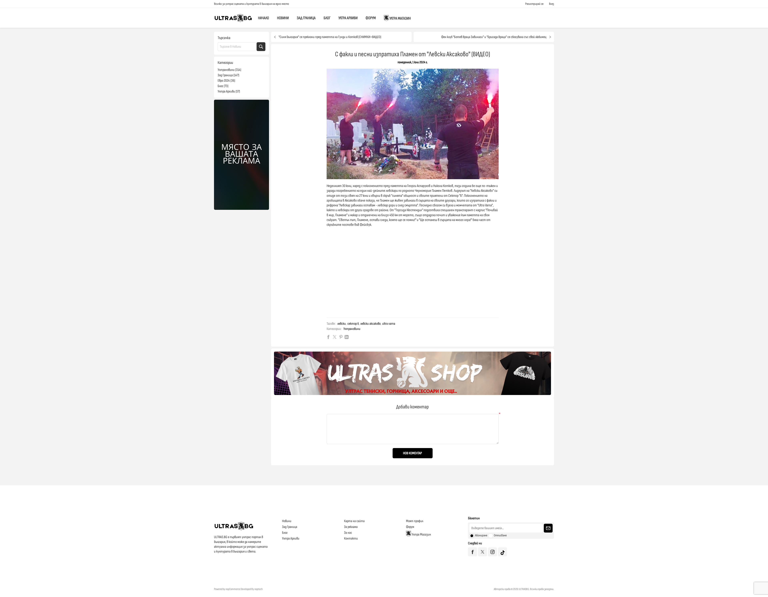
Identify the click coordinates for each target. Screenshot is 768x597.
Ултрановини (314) (229, 70)
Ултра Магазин (400, 18)
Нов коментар (412, 453)
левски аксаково (370, 324)
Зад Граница (306, 18)
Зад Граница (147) (228, 75)
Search (261, 46)
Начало (263, 18)
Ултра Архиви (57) (229, 91)
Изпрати (548, 528)
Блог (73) (223, 86)
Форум (371, 18)
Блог (327, 18)
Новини (283, 18)
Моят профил (414, 521)
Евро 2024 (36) (226, 80)
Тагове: (331, 324)
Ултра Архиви (348, 18)
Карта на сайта (354, 521)
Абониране (481, 535)
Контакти (351, 538)
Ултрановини (351, 329)
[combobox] (237, 46)
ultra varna (388, 324)
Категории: (334, 329)
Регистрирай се (534, 4)
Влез (551, 4)
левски (341, 324)
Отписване (500, 535)
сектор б (353, 324)
